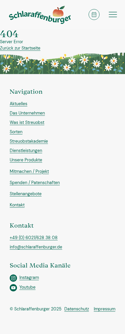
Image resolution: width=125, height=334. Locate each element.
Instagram (29, 277)
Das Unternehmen (27, 113)
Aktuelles (18, 103)
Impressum (104, 309)
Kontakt (17, 205)
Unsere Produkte (26, 160)
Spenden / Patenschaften (35, 182)
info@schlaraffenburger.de (36, 247)
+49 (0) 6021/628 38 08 (34, 237)
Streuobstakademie (29, 141)
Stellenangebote (26, 193)
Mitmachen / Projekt (29, 171)
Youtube (27, 287)
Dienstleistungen (26, 150)
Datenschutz (76, 309)
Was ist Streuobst (27, 122)
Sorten (16, 132)
